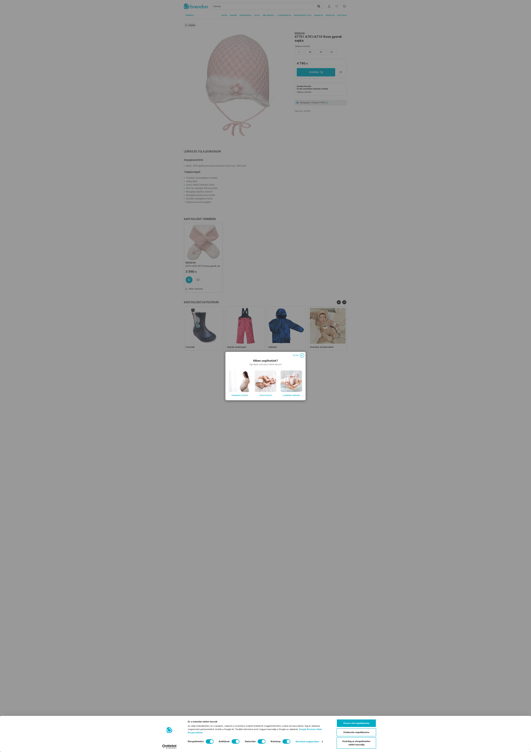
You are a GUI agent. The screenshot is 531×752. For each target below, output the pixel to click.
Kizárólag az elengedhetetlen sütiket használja (356, 743)
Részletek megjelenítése (307, 741)
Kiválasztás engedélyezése (356, 732)
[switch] (236, 741)
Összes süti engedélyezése (356, 723)
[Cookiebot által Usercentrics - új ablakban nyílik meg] (169, 747)
